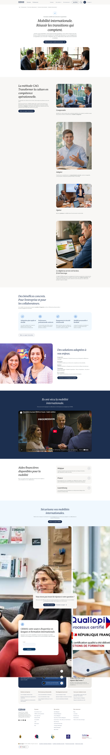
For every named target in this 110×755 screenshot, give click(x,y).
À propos (52, 2)
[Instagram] (21, 720)
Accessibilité (36, 719)
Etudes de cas (76, 715)
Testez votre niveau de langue (79, 719)
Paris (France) (56, 721)
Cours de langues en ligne (61, 694)
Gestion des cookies (79, 743)
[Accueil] (19, 7)
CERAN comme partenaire (39, 713)
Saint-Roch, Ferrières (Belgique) (60, 717)
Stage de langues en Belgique (79, 697)
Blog (74, 711)
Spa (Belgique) (56, 711)
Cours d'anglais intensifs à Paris (26, 694)
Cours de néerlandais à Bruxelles (62, 698)
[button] (29, 2)
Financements (76, 717)
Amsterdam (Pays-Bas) (58, 723)
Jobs (35, 721)
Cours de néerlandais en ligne (43, 696)
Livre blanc (76, 713)
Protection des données (69, 743)
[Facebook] (19, 720)
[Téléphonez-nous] (81, 2)
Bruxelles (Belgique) (57, 713)
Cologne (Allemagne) (58, 725)
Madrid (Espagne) (57, 727)
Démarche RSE (37, 717)
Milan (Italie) (56, 729)
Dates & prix (36, 723)
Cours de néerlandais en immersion (44, 694)
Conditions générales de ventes (58, 743)
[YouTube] (25, 720)
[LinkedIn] (23, 720)
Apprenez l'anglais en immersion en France (64, 696)
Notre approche (37, 715)
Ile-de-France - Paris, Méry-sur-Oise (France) (62, 719)
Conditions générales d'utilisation (45, 743)
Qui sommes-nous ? (38, 711)
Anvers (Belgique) (57, 715)
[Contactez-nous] (84, 2)
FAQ (35, 725)
